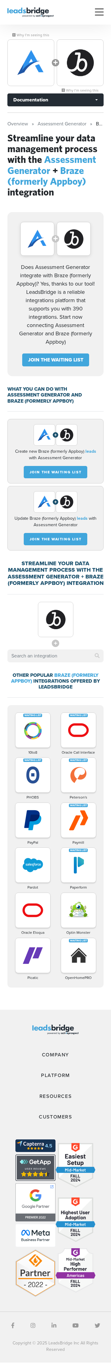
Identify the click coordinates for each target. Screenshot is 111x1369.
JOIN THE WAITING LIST (55, 359)
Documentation (30, 99)
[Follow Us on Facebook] (12, 1326)
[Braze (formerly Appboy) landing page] (80, 62)
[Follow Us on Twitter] (97, 1326)
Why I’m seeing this (32, 35)
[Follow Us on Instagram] (33, 1326)
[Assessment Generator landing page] (30, 62)
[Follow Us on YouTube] (75, 1326)
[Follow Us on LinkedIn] (53, 1326)
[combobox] (55, 655)
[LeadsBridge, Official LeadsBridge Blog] (30, 11)
